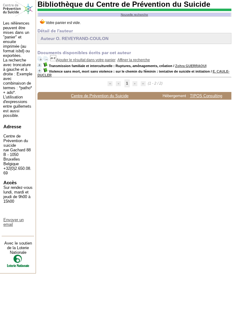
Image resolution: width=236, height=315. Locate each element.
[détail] (39, 65)
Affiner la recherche (133, 60)
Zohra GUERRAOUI (190, 66)
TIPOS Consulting (206, 96)
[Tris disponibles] (53, 60)
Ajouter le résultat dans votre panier (86, 60)
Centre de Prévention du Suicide (99, 96)
